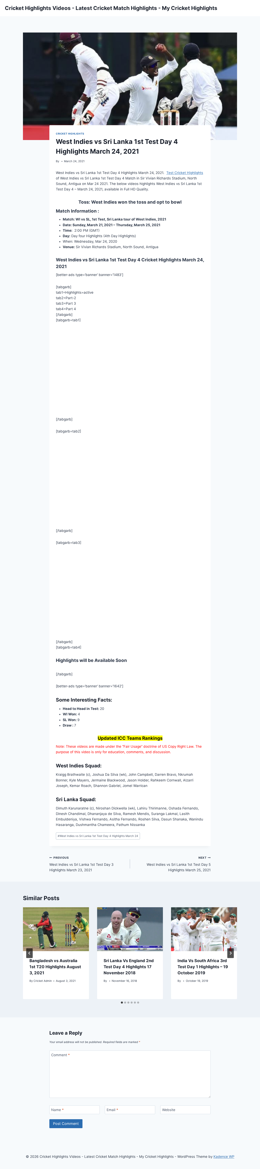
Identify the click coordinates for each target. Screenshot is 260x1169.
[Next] (230, 953)
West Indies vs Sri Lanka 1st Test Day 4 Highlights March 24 (98, 836)
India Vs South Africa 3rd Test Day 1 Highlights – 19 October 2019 (203, 966)
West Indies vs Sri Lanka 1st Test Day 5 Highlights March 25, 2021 (179, 864)
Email (112, 1110)
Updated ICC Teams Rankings (130, 738)
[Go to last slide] (29, 953)
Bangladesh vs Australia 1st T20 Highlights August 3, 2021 (55, 966)
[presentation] (56, 929)
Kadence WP (223, 1157)
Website (168, 1110)
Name (57, 1110)
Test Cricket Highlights (184, 173)
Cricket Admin (43, 980)
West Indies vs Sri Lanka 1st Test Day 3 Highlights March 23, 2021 (81, 864)
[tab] (122, 1003)
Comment (60, 1055)
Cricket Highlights (70, 133)
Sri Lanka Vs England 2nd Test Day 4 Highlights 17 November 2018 (129, 966)
